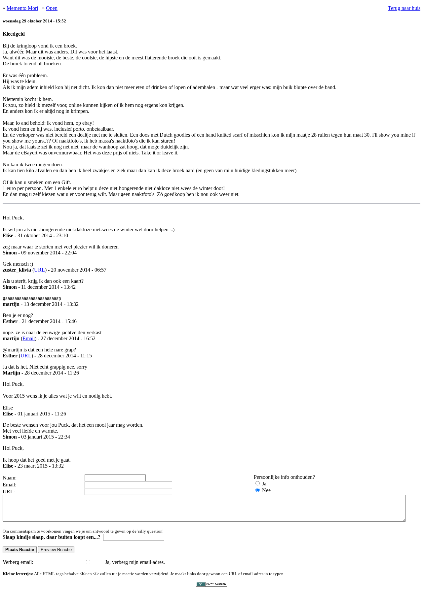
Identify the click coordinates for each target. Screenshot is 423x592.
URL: (9, 491)
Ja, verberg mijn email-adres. (135, 562)
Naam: (10, 477)
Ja (264, 483)
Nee (266, 490)
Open (52, 8)
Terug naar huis (404, 8)
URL (39, 270)
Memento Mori (22, 8)
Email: (9, 484)
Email (28, 338)
